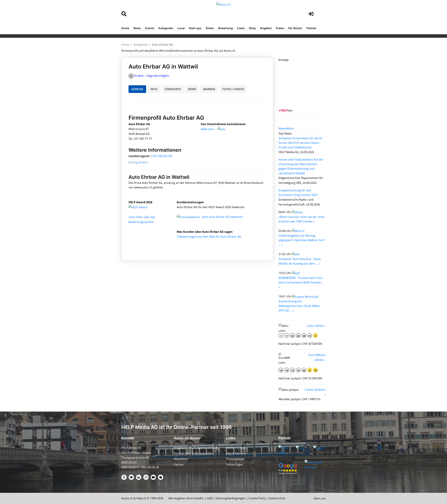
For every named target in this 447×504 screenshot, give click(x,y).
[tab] (282, 128)
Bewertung (225, 28)
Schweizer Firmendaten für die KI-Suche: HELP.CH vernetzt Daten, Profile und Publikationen (301, 142)
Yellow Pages (234, 464)
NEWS (192, 89)
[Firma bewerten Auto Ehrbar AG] (189, 217)
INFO (154, 89)
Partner (311, 28)
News (137, 28)
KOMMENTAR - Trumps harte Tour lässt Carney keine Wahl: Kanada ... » (301, 282)
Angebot (266, 28)
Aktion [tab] (290, 128)
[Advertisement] (305, 84)
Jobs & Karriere (236, 453)
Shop (252, 28)
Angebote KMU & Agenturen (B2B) (196, 448)
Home (125, 28)
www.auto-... (209, 129)
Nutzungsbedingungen (230, 498)
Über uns (319, 498)
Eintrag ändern (138, 162)
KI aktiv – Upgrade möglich (151, 76)
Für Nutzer (295, 28)
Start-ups (195, 28)
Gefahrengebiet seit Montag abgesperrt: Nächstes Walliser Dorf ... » (302, 240)
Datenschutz (277, 498)
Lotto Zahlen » (316, 326)
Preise (280, 28)
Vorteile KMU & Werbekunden (193, 453)
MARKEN (209, 89)
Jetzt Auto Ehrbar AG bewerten (222, 217)
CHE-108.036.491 (162, 156)
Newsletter (181, 459)
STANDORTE (173, 89)
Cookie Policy (257, 498)
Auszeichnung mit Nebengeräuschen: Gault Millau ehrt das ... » (299, 305)
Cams (241, 28)
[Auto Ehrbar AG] (142, 207)
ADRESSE (137, 89)
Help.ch (141, 498)
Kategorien (166, 28)
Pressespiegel (235, 459)
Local (181, 28)
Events (149, 28)
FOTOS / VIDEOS (233, 89)
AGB (209, 498)
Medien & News (236, 448)
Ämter (210, 28)
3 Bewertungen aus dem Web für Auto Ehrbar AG (209, 237)
